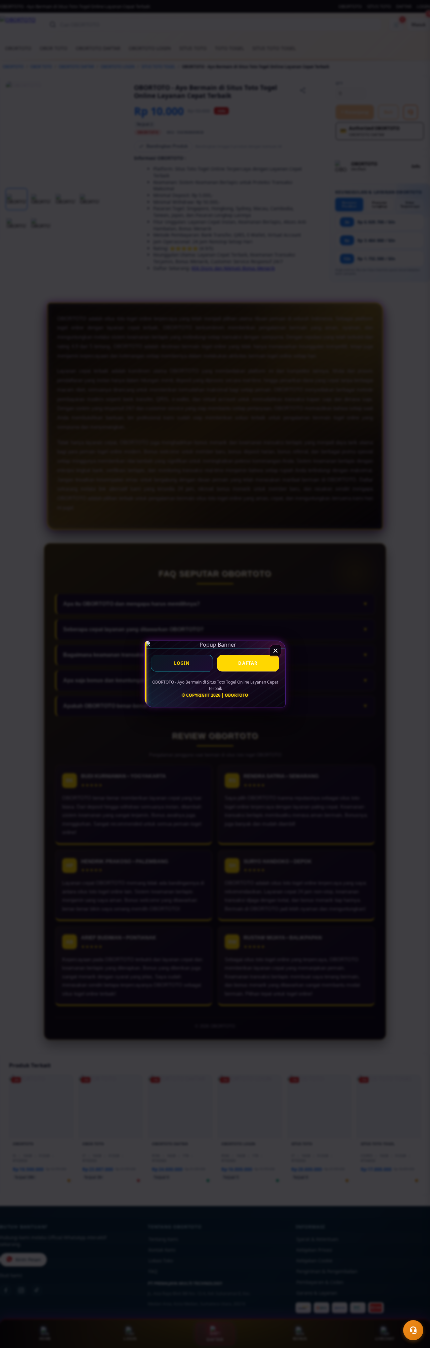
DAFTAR (248, 663)
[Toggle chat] (413, 1330)
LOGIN (182, 663)
